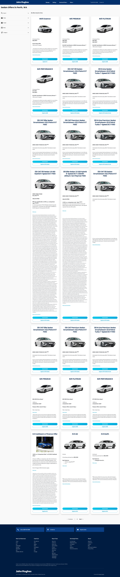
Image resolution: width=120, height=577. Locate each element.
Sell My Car (54, 548)
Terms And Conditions (92, 547)
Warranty (54, 553)
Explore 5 (45, 61)
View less (34, 211)
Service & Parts (63, 2)
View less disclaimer (36, 314)
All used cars (36, 541)
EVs (34, 550)
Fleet (53, 551)
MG (16, 550)
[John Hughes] (22, 2)
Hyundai (17, 547)
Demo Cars (54, 544)
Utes (35, 542)
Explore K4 (45, 511)
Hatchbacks (36, 547)
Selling (54, 2)
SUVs (35, 545)
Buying (47, 2)
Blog (89, 545)
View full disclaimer (36, 54)
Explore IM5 (75, 61)
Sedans (35, 544)
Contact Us (101, 2)
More (71, 2)
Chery (17, 541)
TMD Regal (54, 557)
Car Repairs (72, 544)
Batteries (71, 547)
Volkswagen (18, 545)
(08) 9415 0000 (95, 2)
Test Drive (54, 550)
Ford (17, 542)
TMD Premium (55, 554)
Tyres (71, 545)
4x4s (35, 548)
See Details (45, 59)
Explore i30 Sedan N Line (105, 113)
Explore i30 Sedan (75, 113)
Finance (53, 547)
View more (34, 412)
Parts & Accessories (74, 548)
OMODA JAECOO (19, 551)
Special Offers (54, 545)
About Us (90, 541)
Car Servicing (72, 541)
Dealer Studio (101, 574)
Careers (89, 544)
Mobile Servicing (73, 542)
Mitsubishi (18, 548)
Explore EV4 (75, 511)
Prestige (35, 551)
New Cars (54, 541)
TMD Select (54, 556)
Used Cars (54, 542)
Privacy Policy (91, 548)
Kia (16, 544)
